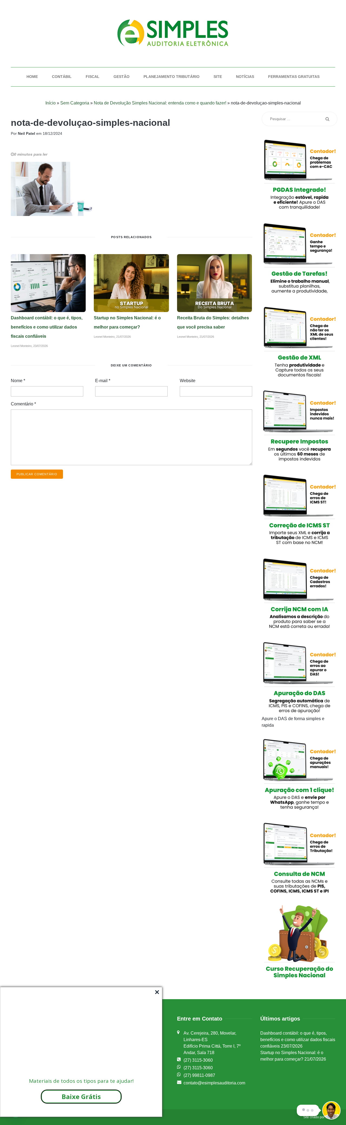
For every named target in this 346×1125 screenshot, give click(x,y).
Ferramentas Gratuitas (294, 76)
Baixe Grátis (81, 1096)
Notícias (245, 76)
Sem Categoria (74, 103)
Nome (18, 380)
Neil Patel (26, 133)
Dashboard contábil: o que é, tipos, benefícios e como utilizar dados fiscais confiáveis (46, 327)
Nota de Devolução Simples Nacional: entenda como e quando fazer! (160, 103)
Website (187, 380)
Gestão (121, 76)
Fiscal (92, 76)
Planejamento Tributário (171, 76)
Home (32, 76)
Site (218, 76)
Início (50, 103)
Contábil (62, 76)
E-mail (102, 380)
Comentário (23, 404)
